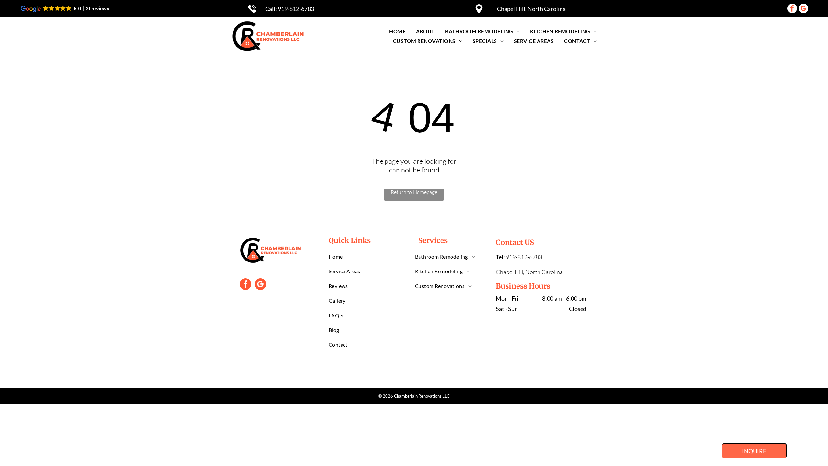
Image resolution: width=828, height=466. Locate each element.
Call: (271, 8)
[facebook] (792, 9)
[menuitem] (397, 31)
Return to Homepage (414, 192)
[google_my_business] (803, 9)
